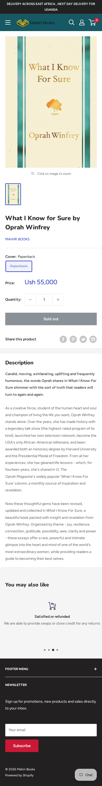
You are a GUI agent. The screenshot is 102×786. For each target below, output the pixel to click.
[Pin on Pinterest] (73, 339)
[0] (92, 22)
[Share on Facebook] (63, 339)
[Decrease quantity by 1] (30, 299)
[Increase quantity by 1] (58, 299)
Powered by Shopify (19, 775)
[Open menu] (7, 22)
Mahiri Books (17, 239)
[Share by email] (93, 339)
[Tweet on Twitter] (83, 339)
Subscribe (22, 745)
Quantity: (13, 299)
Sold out (51, 319)
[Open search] (72, 22)
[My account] (81, 22)
